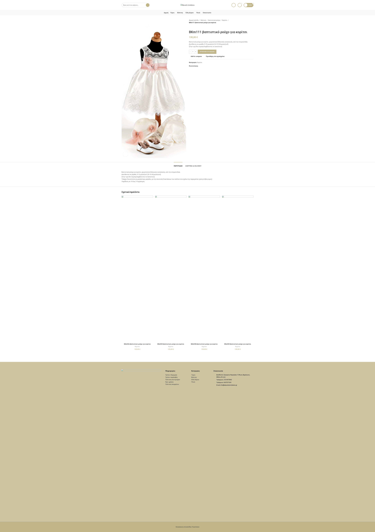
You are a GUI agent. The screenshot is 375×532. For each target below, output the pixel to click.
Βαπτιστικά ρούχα (214, 20)
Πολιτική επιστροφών (172, 380)
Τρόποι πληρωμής (171, 375)
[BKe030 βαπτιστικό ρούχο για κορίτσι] (171, 269)
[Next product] (195, 27)
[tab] (178, 165)
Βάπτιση (203, 20)
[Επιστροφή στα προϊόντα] (192, 27)
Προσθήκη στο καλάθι (207, 51)
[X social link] (202, 66)
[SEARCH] (147, 5)
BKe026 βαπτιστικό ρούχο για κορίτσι (137, 344)
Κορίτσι (224, 20)
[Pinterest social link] (204, 66)
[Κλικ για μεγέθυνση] (125, 154)
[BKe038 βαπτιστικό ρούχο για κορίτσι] (204, 269)
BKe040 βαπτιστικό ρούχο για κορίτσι (237, 344)
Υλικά (193, 382)
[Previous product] (190, 27)
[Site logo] (188, 5)
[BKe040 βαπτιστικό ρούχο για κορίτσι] (238, 269)
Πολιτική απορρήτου (172, 384)
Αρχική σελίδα (194, 20)
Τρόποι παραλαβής (171, 377)
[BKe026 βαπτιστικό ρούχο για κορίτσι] (137, 269)
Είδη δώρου (195, 380)
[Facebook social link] (199, 66)
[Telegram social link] (209, 66)
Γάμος (193, 375)
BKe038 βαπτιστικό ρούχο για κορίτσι (204, 344)
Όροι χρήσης (169, 382)
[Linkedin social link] (206, 66)
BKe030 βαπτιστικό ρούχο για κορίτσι (170, 344)
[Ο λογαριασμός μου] (234, 5)
